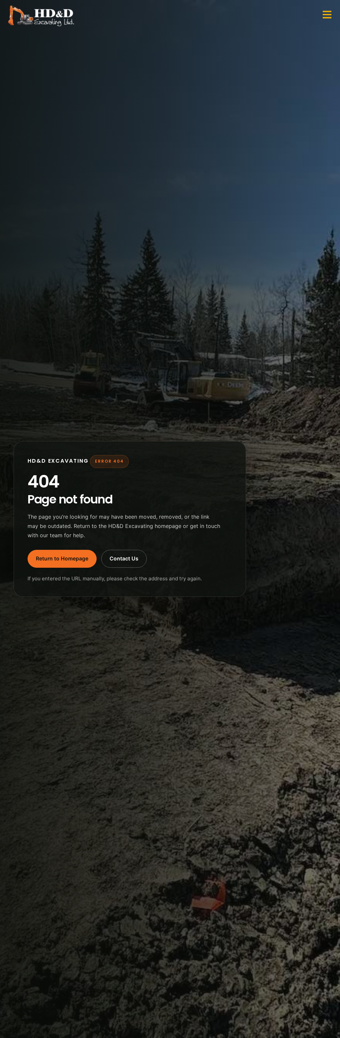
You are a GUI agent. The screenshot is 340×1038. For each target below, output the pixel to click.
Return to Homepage (62, 558)
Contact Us (124, 558)
